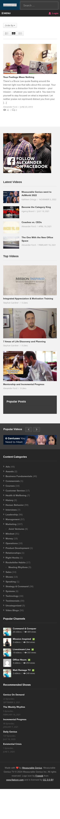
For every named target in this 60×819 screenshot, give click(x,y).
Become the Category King (36, 207)
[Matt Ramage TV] (7, 673)
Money (9, 538)
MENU (7, 13)
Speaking (11, 581)
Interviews (11, 509)
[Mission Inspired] (7, 642)
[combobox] (39, 5)
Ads (8, 466)
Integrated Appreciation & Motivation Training (28, 298)
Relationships (13, 553)
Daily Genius (10, 731)
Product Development (17, 548)
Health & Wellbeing (16, 495)
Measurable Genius (32, 767)
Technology (12, 596)
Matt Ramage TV (22, 670)
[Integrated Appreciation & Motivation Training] (30, 280)
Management (13, 519)
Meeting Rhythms (18, 567)
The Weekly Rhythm (14, 707)
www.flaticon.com (15, 779)
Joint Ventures (16, 529)
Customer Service (15, 490)
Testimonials (13, 600)
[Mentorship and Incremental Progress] (30, 366)
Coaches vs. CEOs (32, 222)
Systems (10, 591)
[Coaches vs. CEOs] (11, 227)
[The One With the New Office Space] (11, 243)
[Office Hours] (7, 663)
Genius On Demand (13, 694)
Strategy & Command (17, 586)
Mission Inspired (22, 639)
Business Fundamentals (19, 476)
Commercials (13, 481)
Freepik (39, 775)
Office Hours (20, 659)
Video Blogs (12, 610)
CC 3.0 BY (48, 779)
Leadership (12, 514)
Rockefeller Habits (16, 562)
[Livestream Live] (7, 652)
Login (54, 13)
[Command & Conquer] (7, 632)
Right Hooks (12, 557)
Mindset (10, 533)
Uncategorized (13, 605)
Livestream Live (22, 649)
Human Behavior (15, 505)
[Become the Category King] (11, 212)
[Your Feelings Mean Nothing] (30, 59)
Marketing (11, 524)
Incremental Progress (14, 719)
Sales (9, 572)
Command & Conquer (24, 628)
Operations (12, 543)
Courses (10, 486)
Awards (10, 471)
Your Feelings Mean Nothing (18, 77)
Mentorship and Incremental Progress (23, 384)
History (9, 500)
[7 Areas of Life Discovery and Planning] (30, 323)
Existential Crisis (12, 744)
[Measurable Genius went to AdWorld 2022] (11, 197)
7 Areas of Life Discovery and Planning (24, 341)
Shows (9, 577)
